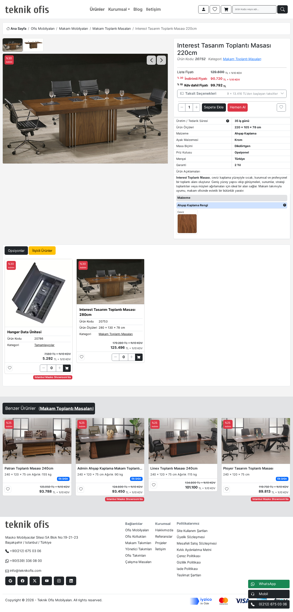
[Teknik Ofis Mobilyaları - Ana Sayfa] (27, 9)
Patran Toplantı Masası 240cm (29, 468)
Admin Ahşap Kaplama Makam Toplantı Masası (109, 468)
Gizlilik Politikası (189, 562)
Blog (137, 9)
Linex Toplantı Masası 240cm (174, 468)
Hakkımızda (164, 530)
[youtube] (47, 581)
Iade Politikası (187, 569)
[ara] (282, 9)
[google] (10, 581)
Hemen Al (238, 107)
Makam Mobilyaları (73, 28)
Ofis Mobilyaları (42, 28)
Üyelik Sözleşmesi (191, 537)
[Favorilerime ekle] (281, 107)
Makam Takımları (138, 543)
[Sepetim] (226, 9)
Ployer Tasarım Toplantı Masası (248, 468)
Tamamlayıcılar (44, 345)
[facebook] (22, 581)
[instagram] (59, 581)
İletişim (160, 549)
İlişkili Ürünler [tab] (42, 250)
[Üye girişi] (203, 9)
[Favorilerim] (215, 9)
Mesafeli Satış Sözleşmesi (197, 543)
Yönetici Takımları (138, 549)
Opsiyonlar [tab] (16, 250)
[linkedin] (71, 581)
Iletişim (153, 9)
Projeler (161, 543)
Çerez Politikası (188, 556)
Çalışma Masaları (138, 562)
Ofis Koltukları (135, 536)
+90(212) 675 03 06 (25, 551)
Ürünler (97, 9)
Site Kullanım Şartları (192, 531)
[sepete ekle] (67, 368)
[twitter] (35, 581)
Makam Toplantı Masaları (111, 28)
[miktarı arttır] (196, 107)
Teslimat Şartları (189, 575)
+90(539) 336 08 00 (26, 561)
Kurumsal (117, 9)
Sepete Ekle (214, 107)
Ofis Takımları (135, 555)
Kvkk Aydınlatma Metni (194, 550)
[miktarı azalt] (181, 107)
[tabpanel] (146, 321)
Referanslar (163, 536)
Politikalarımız (188, 523)
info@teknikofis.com (25, 570)
